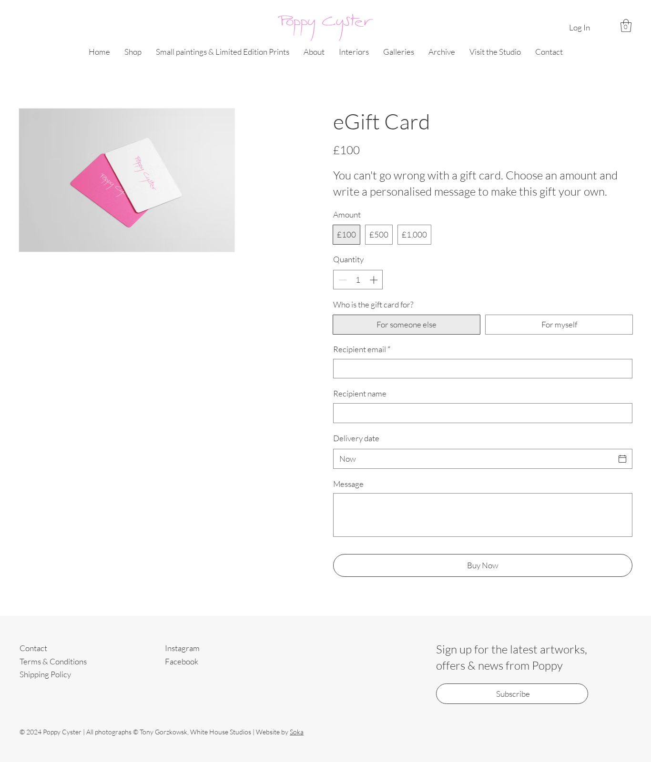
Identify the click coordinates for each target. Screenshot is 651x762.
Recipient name (360, 393)
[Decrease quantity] (342, 279)
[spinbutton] (358, 279)
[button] (625, 25)
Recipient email (362, 349)
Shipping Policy (45, 674)
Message (348, 484)
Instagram (182, 648)
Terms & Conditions (53, 661)
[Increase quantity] (374, 279)
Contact (33, 648)
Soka (297, 732)
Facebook (181, 661)
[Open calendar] (622, 459)
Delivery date (356, 438)
